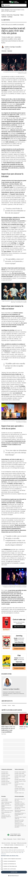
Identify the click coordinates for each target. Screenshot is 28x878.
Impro (13, 705)
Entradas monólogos (5, 778)
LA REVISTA (5, 20)
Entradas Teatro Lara (19, 792)
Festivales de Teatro (5, 815)
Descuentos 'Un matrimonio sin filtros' (19, 823)
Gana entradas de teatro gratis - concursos (6, 803)
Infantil (19, 839)
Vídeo (22, 15)
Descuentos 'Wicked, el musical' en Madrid (20, 805)
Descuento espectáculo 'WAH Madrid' (20, 811)
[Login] (26, 2)
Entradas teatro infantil (6, 783)
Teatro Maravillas (18, 786)
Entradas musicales (5, 775)
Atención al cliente (6, 843)
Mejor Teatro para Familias (7, 810)
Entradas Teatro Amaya (20, 779)
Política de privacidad (21, 843)
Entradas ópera (4, 776)
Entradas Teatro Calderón (20, 771)
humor (9, 705)
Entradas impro (4, 779)
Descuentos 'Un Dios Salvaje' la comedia (19, 820)
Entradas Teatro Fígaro (20, 788)
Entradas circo (4, 784)
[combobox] (15, 5)
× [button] (26, 846)
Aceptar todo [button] (14, 872)
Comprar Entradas (19, 648)
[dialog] (14, 861)
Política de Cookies (8, 845)
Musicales (9, 839)
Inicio (2, 9)
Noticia (3, 15)
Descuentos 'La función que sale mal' (20, 808)
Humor (15, 839)
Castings (9, 16)
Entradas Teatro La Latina (20, 775)
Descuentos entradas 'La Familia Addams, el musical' (20, 814)
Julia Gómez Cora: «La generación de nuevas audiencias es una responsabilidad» (8, 729)
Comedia (4, 705)
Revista (7, 9)
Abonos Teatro (4, 800)
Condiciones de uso (19, 845)
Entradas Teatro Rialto (19, 773)
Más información (19, 626)
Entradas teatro (4, 771)
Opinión (3, 16)
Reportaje (16, 15)
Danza (23, 839)
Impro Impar (19, 224)
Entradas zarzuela (5, 781)
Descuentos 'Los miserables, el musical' (20, 802)
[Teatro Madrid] (14, 2)
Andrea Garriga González (13, 47)
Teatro (5, 839)
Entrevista (9, 15)
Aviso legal (13, 843)
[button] (14, 855)
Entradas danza (4, 773)
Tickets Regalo (4, 799)
